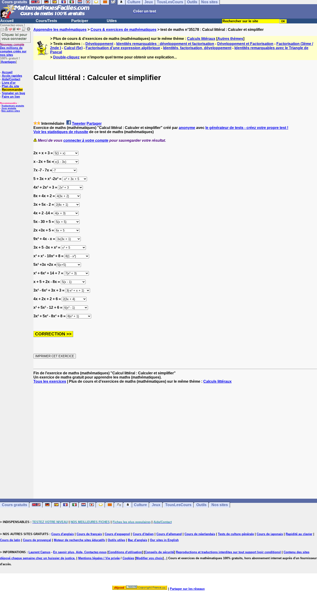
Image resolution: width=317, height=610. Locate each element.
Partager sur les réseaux (187, 589)
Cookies (128, 558)
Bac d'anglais (137, 540)
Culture (140, 505)
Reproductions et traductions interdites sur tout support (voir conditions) (228, 552)
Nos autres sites (10, 110)
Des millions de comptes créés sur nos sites (13, 50)
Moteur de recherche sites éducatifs (79, 540)
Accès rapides (12, 75)
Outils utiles (116, 540)
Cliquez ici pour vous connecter (14, 36)
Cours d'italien (143, 534)
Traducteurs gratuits (12, 105)
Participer (79, 21)
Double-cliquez (66, 57)
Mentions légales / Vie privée (99, 558)
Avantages (8, 62)
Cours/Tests (46, 21)
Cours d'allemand (169, 534)
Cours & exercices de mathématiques (123, 30)
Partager (94, 123)
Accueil (6, 21)
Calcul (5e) (73, 48)
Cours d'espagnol (117, 534)
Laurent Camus (39, 552)
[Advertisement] (175, 437)
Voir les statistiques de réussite (60, 132)
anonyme (187, 128)
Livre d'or (9, 82)
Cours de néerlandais (199, 534)
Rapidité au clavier (299, 534)
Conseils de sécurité (159, 552)
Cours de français (89, 534)
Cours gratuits (14, 505)
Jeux (156, 505)
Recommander (12, 89)
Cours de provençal (37, 540)
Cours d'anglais (62, 534)
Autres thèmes (230, 39)
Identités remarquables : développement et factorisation (165, 44)
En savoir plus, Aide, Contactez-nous (80, 552)
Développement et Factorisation (245, 44)
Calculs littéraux (201, 39)
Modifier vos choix (149, 558)
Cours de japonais (270, 534)
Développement (99, 44)
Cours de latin (10, 540)
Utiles (112, 21)
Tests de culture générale (236, 534)
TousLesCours (178, 505)
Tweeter (79, 123)
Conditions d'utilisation (125, 552)
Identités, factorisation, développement (197, 48)
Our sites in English (164, 540)
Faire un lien (11, 96)
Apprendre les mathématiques (60, 30)
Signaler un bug (13, 93)
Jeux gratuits (8, 108)
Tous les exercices (49, 381)
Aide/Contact (11, 79)
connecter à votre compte (85, 140)
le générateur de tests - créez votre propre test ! (246, 128)
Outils (201, 505)
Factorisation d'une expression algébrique (123, 48)
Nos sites (219, 505)
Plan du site (10, 86)
